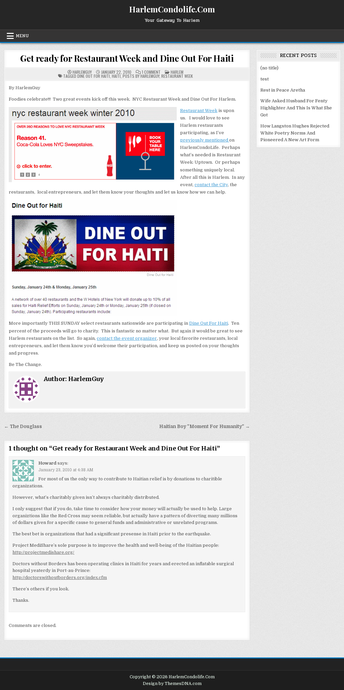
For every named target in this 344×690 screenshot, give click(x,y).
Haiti (116, 76)
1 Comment (151, 72)
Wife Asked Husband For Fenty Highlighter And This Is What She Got (296, 107)
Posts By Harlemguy (141, 76)
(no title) (269, 67)
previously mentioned (204, 140)
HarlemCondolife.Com (172, 9)
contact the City (211, 184)
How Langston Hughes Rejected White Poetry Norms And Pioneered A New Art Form (294, 133)
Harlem (177, 72)
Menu (22, 36)
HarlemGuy (82, 72)
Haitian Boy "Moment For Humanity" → (204, 426)
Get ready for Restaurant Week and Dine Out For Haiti (127, 58)
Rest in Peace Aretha (282, 90)
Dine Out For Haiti (208, 323)
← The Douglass (23, 426)
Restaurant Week (198, 110)
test (264, 79)
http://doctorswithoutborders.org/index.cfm (59, 577)
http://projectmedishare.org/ (43, 552)
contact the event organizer (127, 338)
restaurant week (177, 76)
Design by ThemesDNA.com (172, 683)
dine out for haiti (93, 76)
